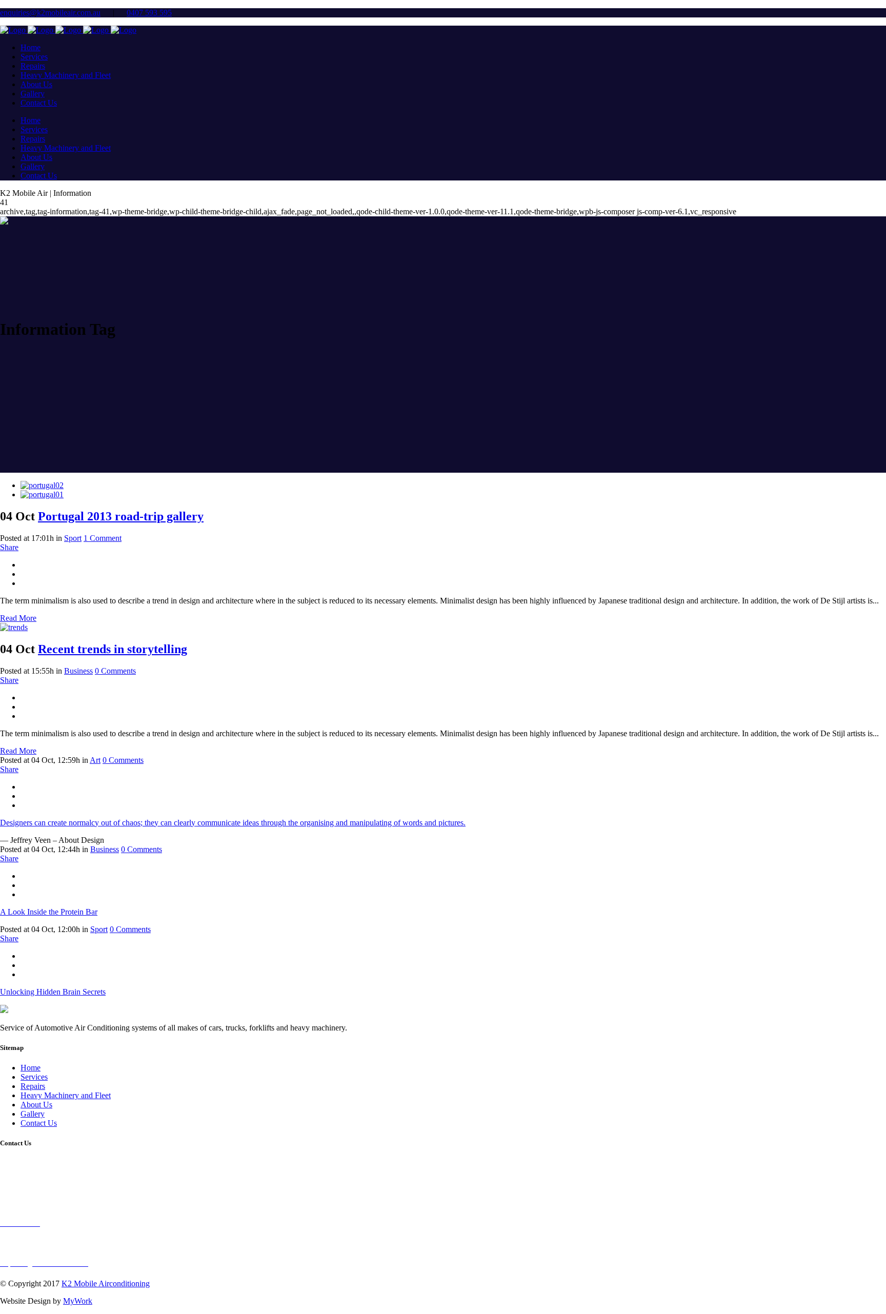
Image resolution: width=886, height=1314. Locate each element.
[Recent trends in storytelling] (14, 627)
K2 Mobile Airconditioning (106, 1283)
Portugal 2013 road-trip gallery (121, 516)
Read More (18, 618)
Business (78, 670)
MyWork (77, 1301)
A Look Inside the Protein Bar (48, 911)
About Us (36, 1104)
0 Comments (115, 670)
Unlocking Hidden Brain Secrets (53, 991)
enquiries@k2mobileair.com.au (50, 12)
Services (34, 1077)
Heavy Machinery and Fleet (66, 1095)
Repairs (33, 1086)
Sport (73, 538)
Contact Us (39, 1123)
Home (31, 1067)
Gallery (33, 1113)
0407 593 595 (149, 12)
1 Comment (103, 538)
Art (95, 760)
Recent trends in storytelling (112, 649)
